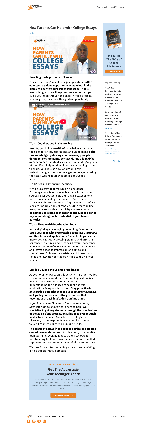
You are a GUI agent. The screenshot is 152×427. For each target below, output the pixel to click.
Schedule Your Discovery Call (63, 395)
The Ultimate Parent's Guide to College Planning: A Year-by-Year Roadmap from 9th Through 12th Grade (114, 97)
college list (108, 128)
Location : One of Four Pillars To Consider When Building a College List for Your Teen (113, 118)
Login (122, 7)
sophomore (113, 153)
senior (107, 153)
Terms (114, 416)
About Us (114, 7)
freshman (112, 151)
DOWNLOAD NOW (114, 71)
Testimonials (102, 7)
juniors (32, 33)
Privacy (122, 416)
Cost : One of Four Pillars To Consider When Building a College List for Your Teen (113, 139)
